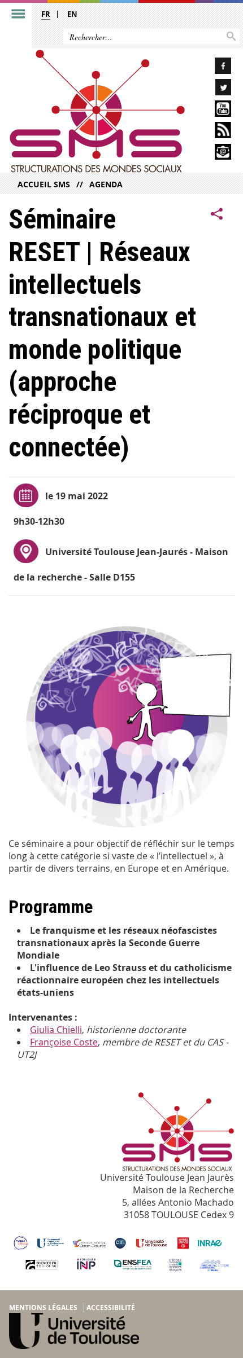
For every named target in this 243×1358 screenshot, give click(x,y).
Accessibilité (110, 1307)
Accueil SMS (44, 184)
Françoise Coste (64, 1042)
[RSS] (212, 132)
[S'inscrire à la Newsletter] (212, 154)
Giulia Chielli (56, 1029)
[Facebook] (212, 67)
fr (45, 14)
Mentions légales (43, 1307)
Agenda (106, 184)
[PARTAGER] (217, 214)
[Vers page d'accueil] (97, 111)
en (72, 14)
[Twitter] (212, 89)
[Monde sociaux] (212, 110)
